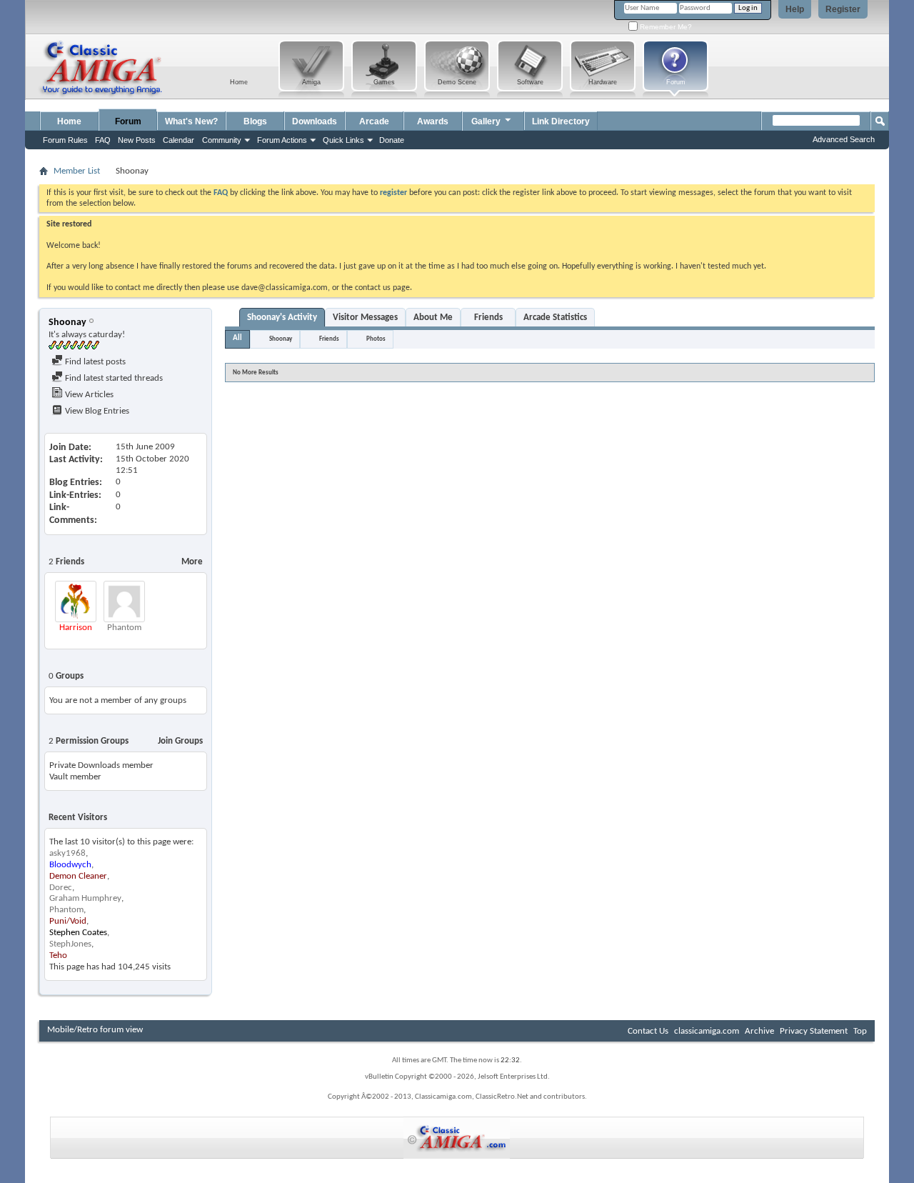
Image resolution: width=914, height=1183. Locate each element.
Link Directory (561, 121)
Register (842, 9)
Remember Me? (665, 27)
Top (860, 1031)
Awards (432, 121)
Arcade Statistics (555, 317)
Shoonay (280, 339)
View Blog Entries (96, 411)
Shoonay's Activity (282, 317)
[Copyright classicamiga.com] (457, 1138)
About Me (433, 317)
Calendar (178, 140)
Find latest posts (94, 361)
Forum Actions (282, 140)
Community (221, 140)
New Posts (137, 140)
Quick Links (343, 140)
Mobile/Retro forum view (95, 1029)
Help (794, 9)
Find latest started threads (113, 378)
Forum (128, 121)
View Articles (88, 394)
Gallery (486, 121)
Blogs (255, 121)
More (192, 561)
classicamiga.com (706, 1031)
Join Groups (180, 741)
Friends (488, 317)
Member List (77, 171)
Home (69, 121)
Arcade (374, 121)
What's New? (191, 121)
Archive (759, 1031)
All (237, 338)
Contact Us (648, 1031)
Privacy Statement (814, 1031)
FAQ (103, 140)
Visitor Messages (365, 317)
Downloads (314, 121)
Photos (376, 339)
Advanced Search (844, 139)
